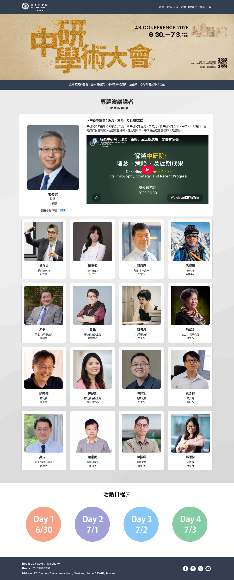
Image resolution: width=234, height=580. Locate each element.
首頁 (161, 7)
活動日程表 (188, 7)
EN (209, 7)
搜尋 (202, 7)
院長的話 (172, 7)
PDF (62, 210)
